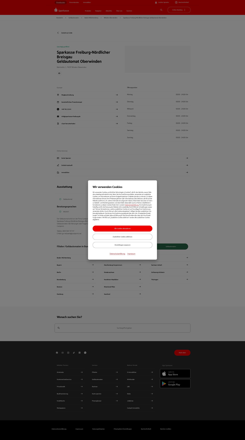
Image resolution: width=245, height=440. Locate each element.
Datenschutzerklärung (131, 205)
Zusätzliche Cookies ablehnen (122, 237)
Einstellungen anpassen (122, 245)
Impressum (131, 254)
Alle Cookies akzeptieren (122, 228)
